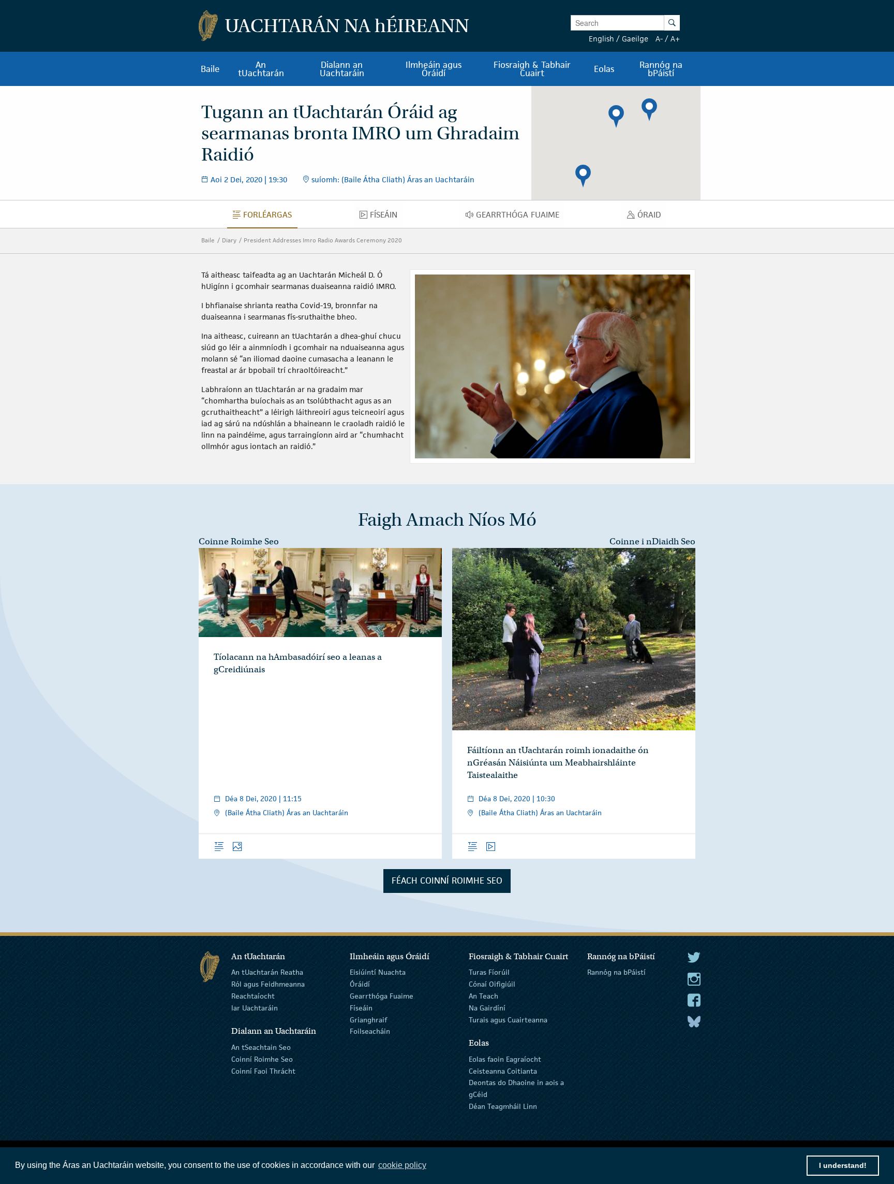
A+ (675, 39)
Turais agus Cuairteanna (508, 1019)
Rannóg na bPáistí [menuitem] (660, 69)
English (601, 39)
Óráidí (360, 984)
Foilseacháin (370, 1031)
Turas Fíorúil (489, 972)
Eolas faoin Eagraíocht (505, 1059)
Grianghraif (368, 1019)
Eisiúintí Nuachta (378, 972)
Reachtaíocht (253, 996)
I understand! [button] (843, 1165)
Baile (208, 240)
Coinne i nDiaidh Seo (652, 541)
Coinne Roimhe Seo (239, 541)
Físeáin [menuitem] (386, 217)
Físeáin (361, 1008)
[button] (616, 116)
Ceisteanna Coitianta (503, 1070)
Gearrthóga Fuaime (381, 996)
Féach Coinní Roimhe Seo (447, 880)
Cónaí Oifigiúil (492, 984)
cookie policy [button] (402, 1165)
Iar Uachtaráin (254, 1008)
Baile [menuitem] (210, 69)
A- (659, 39)
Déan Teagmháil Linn (503, 1106)
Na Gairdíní (487, 1008)
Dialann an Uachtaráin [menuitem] (342, 69)
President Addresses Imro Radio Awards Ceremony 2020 (323, 240)
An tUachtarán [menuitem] (261, 69)
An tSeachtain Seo (261, 1047)
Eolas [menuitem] (604, 69)
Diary (229, 240)
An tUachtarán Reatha (267, 972)
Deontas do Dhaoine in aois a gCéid (516, 1088)
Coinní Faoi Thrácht (263, 1070)
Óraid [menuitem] (652, 217)
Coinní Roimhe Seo (262, 1059)
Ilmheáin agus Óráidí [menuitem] (433, 69)
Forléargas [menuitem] (270, 217)
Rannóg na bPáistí (616, 972)
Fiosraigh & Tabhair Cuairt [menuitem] (532, 69)
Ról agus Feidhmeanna (268, 984)
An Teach (483, 996)
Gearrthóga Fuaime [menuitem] (520, 217)
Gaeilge (635, 39)
